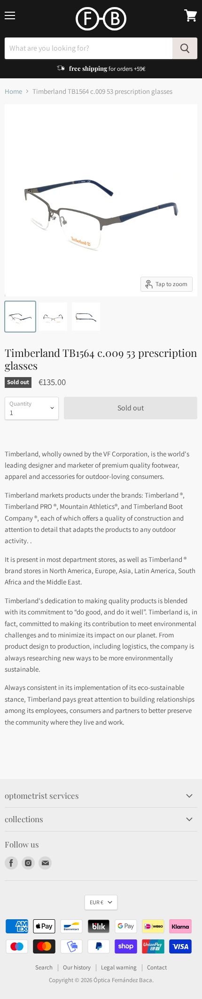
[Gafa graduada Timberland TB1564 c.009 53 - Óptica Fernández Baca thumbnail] (20, 317)
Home (13, 91)
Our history (77, 967)
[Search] (184, 48)
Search (44, 967)
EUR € (96, 902)
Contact (157, 967)
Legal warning (119, 967)
